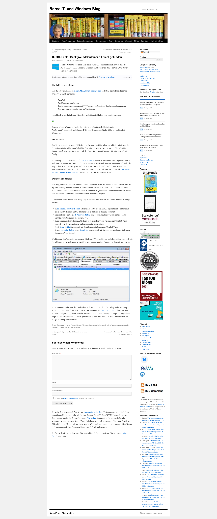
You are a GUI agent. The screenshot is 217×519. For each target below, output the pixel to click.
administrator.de (146, 338)
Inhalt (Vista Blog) (156, 41)
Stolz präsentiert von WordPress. (152, 513)
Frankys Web (146, 349)
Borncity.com (144, 67)
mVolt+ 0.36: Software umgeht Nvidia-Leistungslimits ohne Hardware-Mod (151, 136)
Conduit (103, 325)
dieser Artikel (65, 226)
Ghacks (144, 329)
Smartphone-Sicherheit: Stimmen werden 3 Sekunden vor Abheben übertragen (152, 114)
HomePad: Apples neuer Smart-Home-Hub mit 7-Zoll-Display (152, 125)
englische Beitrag (67, 229)
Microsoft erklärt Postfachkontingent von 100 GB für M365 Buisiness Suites (153, 449)
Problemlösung (76, 325)
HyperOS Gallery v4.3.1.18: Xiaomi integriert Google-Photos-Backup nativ (152, 103)
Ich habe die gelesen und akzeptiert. (75, 398)
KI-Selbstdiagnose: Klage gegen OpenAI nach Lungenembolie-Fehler (152, 146)
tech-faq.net (145, 335)
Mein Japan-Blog (145, 83)
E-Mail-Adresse (58, 390)
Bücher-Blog (143, 76)
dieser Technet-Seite (109, 310)
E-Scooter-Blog (144, 85)
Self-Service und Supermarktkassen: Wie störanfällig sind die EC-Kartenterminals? (153, 424)
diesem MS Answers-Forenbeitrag (87, 90)
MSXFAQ (145, 340)
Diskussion (119, 41)
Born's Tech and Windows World (150, 71)
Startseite (55, 41)
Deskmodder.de (146, 345)
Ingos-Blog (145, 333)
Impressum (143, 158)
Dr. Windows (146, 347)
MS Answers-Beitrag (81, 214)
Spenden (144, 41)
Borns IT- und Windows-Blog (74, 8)
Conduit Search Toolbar (85, 160)
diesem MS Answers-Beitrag (68, 208)
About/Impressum (68, 41)
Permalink (76, 327)
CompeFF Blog (146, 342)
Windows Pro (146, 326)
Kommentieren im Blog (104, 41)
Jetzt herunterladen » (107, 77)
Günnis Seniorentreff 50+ (147, 78)
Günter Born (80, 60)
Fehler (108, 325)
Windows (85, 325)
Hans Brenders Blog (148, 331)
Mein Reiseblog (144, 81)
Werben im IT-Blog (132, 41)
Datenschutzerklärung (85, 41)
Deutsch (146, 52)
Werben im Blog (145, 162)
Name (54, 382)
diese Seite (84, 229)
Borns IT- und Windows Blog (149, 69)
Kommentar (56, 353)
